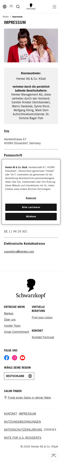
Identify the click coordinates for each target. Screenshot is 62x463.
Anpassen (31, 198)
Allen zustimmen (31, 207)
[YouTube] (22, 357)
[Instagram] (14, 357)
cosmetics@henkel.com (19, 251)
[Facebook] (6, 357)
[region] (30, 191)
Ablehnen (31, 216)
